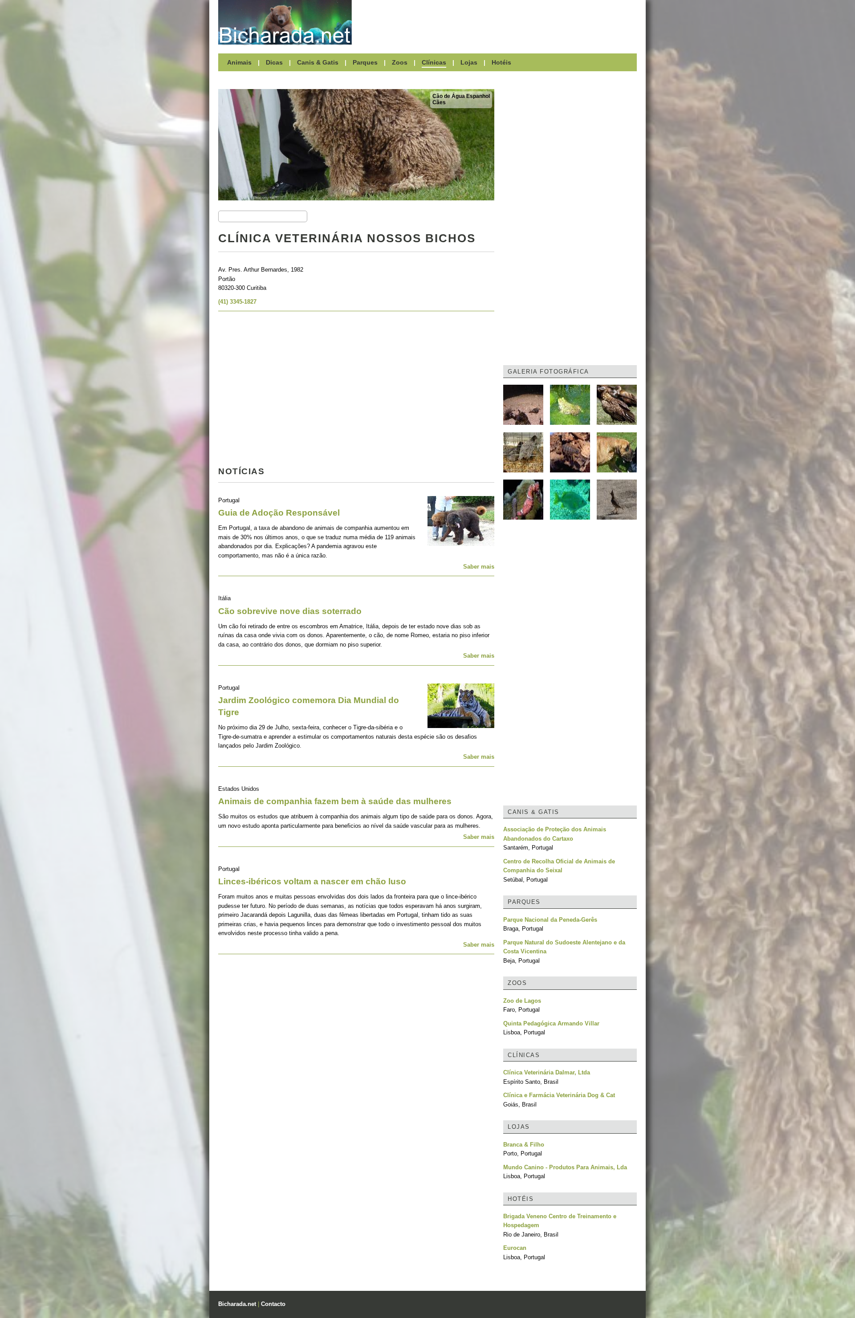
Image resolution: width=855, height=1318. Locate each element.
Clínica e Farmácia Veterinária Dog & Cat (559, 1095)
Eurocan (514, 1248)
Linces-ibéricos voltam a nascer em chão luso (312, 881)
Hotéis (501, 62)
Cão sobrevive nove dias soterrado (290, 611)
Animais (239, 62)
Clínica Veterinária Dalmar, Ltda (546, 1072)
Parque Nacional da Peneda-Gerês (550, 919)
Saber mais (478, 566)
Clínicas (434, 62)
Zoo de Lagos (522, 1000)
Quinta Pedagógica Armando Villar (551, 1023)
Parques (365, 62)
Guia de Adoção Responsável (279, 512)
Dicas (274, 62)
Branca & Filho (523, 1144)
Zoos (399, 62)
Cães (439, 102)
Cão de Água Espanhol (461, 96)
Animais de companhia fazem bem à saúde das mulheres (335, 801)
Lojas (468, 62)
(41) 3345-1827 (237, 301)
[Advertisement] (499, 22)
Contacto (273, 1304)
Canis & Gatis (317, 62)
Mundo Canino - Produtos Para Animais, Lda (565, 1167)
